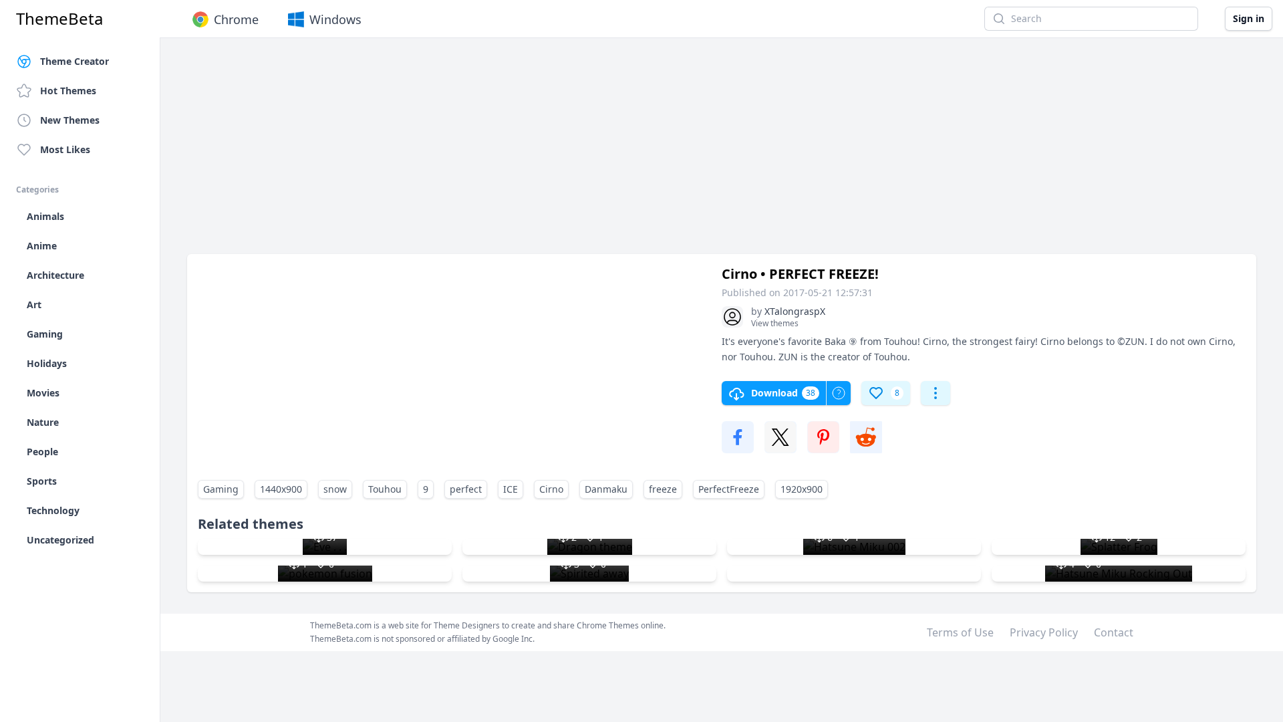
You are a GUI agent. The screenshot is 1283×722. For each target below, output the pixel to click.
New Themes (70, 120)
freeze (663, 489)
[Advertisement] (588, 152)
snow (335, 489)
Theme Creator (74, 61)
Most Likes (65, 149)
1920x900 (801, 489)
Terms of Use (960, 632)
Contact (1113, 632)
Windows (335, 19)
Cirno (551, 489)
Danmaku (606, 489)
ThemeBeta (59, 18)
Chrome (236, 19)
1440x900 (281, 489)
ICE (510, 489)
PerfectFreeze (728, 489)
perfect (466, 489)
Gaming (221, 489)
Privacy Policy (1044, 632)
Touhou (385, 489)
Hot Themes (68, 90)
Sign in (1248, 18)
